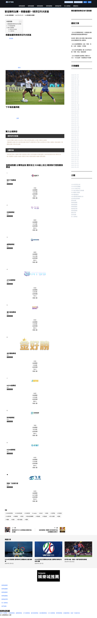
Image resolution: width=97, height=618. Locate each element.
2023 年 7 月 (75, 137)
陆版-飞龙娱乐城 (12, 483)
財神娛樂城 (10, 418)
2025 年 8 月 (75, 89)
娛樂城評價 (58, 6)
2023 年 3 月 (75, 145)
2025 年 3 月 (75, 99)
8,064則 (35, 292)
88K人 (35, 401)
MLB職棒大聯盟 (75, 192)
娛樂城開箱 (49, 6)
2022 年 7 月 (75, 161)
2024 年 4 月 (75, 121)
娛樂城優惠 (31, 6)
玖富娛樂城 (10, 212)
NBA (46, 513)
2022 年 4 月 (75, 167)
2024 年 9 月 (75, 111)
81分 (35, 361)
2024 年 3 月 (75, 123)
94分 (35, 288)
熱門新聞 (73, 214)
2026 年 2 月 (75, 77)
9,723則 (35, 224)
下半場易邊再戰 (11, 25)
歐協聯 (11, 38)
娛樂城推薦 (22, 6)
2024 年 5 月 (75, 119)
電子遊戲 (19, 519)
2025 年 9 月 (75, 87)
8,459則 (35, 461)
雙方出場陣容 (11, 27)
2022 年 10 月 (75, 155)
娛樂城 (16, 516)
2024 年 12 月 (75, 105)
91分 (35, 188)
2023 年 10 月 (75, 131)
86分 (35, 252)
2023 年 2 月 (75, 147)
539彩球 (27, 513)
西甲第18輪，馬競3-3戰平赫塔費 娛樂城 (76, 559)
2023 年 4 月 (75, 143)
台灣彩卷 (8, 516)
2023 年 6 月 (75, 139)
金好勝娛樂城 (11, 353)
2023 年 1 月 (74, 149)
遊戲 (58, 516)
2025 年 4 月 (75, 97)
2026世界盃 (9, 513)
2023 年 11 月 (75, 129)
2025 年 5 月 (75, 95)
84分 (35, 393)
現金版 (38, 516)
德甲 (18, 118)
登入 (85, 2)
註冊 (90, 2)
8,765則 (35, 397)
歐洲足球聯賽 (29, 516)
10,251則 (35, 256)
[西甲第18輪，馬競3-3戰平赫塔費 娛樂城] (78, 549)
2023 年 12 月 (75, 127)
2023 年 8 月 (75, 135)
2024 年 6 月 (75, 117)
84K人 (35, 465)
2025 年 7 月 (75, 91)
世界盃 (53, 513)
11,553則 (35, 192)
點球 (19, 67)
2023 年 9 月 (75, 133)
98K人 (35, 196)
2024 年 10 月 (75, 109)
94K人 (35, 260)
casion (34, 513)
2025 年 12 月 (75, 81)
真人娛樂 (52, 516)
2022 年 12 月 (75, 151)
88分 (35, 220)
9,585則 (35, 324)
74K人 (35, 369)
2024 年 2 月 (75, 125)
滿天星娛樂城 (11, 312)
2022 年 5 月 (75, 165)
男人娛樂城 (67, 6)
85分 (35, 320)
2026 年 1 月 (74, 79)
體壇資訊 (75, 6)
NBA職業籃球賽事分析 (77, 196)
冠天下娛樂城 (11, 180)
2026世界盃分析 (75, 184)
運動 (7, 519)
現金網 (45, 516)
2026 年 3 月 (75, 75)
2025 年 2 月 (75, 101)
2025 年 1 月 (74, 103)
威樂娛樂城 (10, 244)
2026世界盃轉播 (75, 186)
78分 (35, 425)
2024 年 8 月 (75, 113)
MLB (40, 513)
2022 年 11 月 (75, 153)
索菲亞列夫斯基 (13, 29)
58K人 (35, 433)
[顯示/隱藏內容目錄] (19, 21)
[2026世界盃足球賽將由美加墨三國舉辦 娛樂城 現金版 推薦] (48, 549)
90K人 (35, 328)
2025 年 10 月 (75, 85)
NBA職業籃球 (75, 194)
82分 (35, 457)
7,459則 (35, 365)
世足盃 (59, 513)
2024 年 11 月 (75, 107)
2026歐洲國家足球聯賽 (29, 15)
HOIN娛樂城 (11, 450)
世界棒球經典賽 (75, 198)
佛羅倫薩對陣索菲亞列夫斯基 (14, 24)
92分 (35, 491)
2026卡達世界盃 (75, 188)
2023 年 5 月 (75, 141)
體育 (26, 519)
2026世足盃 (18, 513)
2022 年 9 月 (75, 157)
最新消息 (73, 212)
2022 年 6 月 (75, 163)
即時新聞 (73, 200)
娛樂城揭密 (40, 6)
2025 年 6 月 (75, 93)
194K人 (35, 499)
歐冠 (21, 516)
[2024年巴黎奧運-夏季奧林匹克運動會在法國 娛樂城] (18, 549)
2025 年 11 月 (75, 83)
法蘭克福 (12, 31)
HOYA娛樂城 (11, 385)
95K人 (35, 228)
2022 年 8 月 (75, 159)
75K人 (35, 296)
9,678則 (35, 429)
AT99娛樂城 (11, 280)
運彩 (13, 519)
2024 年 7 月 (75, 115)
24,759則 (35, 495)
